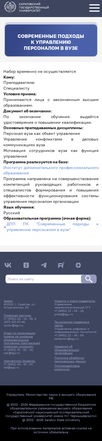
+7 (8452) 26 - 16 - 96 (18, 318)
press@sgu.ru (63, 314)
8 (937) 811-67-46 (20, 320)
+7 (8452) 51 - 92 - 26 (18, 349)
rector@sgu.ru (13, 325)
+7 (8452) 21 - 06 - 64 (69, 335)
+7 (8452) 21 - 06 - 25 (69, 310)
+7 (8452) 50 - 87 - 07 (18, 364)
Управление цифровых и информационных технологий (75, 330)
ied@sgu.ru (11, 367)
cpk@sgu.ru (12, 353)
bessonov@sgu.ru (66, 338)
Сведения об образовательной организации (66, 350)
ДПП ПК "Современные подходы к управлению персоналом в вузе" (53, 227)
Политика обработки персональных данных (70, 359)
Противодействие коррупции (67, 367)
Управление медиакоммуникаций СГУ (72, 305)
